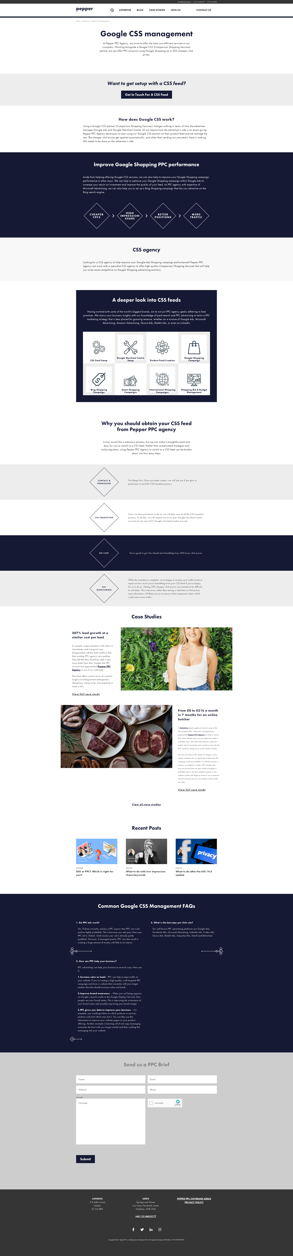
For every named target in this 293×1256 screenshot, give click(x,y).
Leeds (145, 1198)
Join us (175, 10)
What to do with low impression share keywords (145, 873)
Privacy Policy (194, 1202)
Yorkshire (184, 728)
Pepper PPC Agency (196, 735)
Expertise (125, 10)
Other (79, 868)
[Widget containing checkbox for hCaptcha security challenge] (165, 1103)
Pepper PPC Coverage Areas (194, 1198)
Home (78, 21)
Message (79, 1097)
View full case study (86, 694)
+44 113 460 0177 (199, 2)
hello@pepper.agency (184, 2)
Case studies (157, 10)
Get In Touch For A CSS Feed (146, 94)
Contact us (203, 10)
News (129, 868)
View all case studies (146, 804)
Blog (140, 10)
